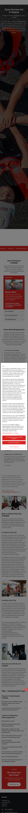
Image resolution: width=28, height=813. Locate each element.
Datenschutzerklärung (7, 433)
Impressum (15, 433)
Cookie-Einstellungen (14, 446)
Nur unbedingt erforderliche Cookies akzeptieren (14, 438)
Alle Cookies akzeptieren (14, 442)
